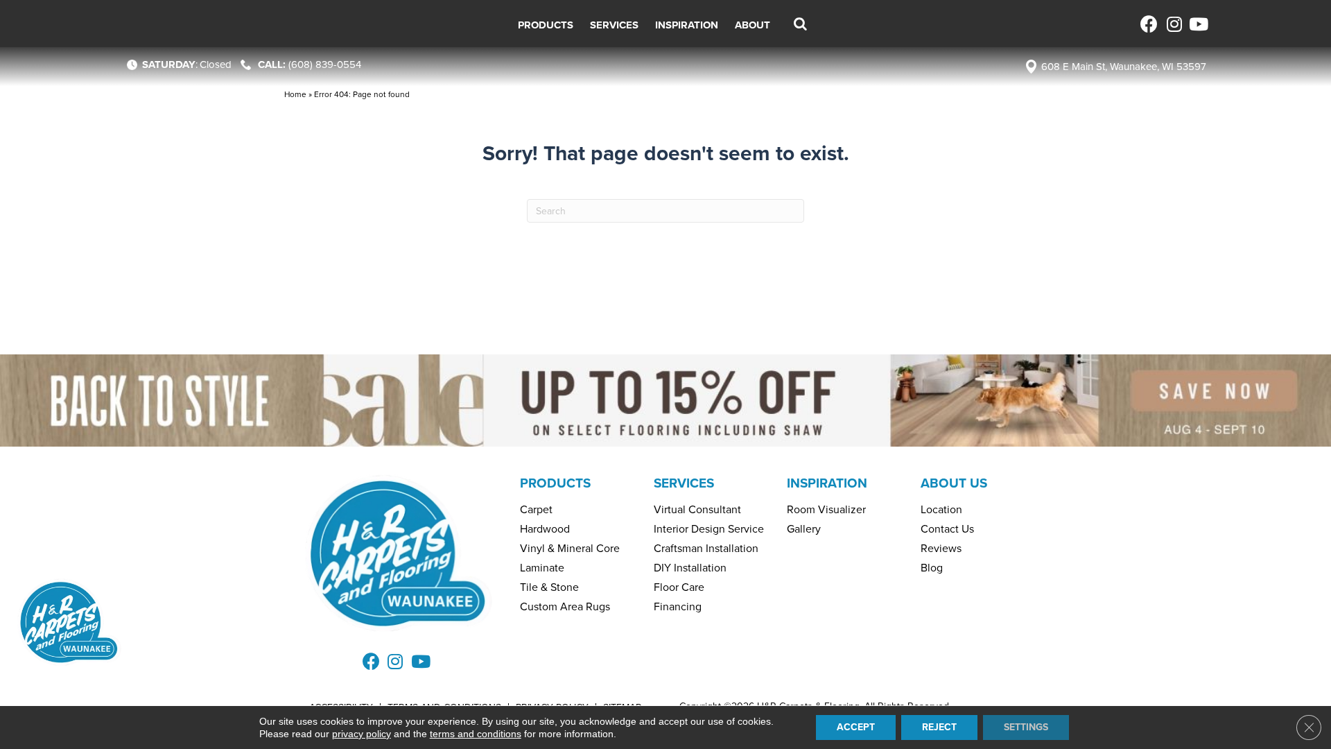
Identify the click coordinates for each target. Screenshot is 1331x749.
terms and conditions (475, 733)
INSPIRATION (827, 483)
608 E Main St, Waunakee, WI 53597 (1123, 66)
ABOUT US (954, 483)
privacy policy (361, 733)
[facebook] (1149, 24)
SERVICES (684, 483)
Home (295, 94)
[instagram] (1173, 24)
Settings (1026, 727)
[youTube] (1197, 24)
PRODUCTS (555, 483)
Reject (939, 727)
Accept (856, 727)
